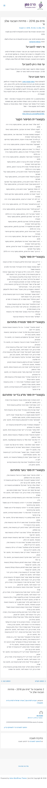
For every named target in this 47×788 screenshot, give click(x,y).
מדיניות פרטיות (23, 766)
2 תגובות (22, 28)
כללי (43, 28)
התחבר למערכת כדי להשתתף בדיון (15, 727)
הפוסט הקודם (40, 681)
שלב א (39, 28)
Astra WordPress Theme (18, 778)
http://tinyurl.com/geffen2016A (33, 114)
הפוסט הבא (5, 681)
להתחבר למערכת (35, 741)
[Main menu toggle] (4, 5)
